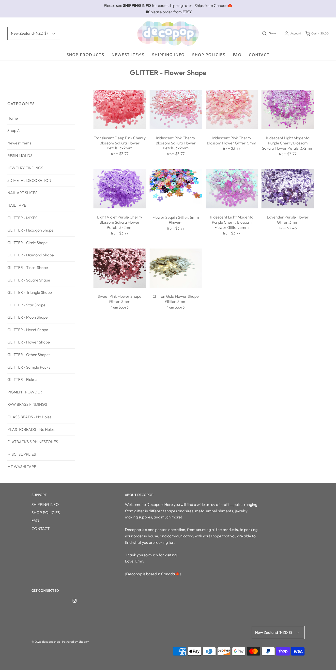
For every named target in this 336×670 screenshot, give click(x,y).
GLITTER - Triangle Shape (29, 292)
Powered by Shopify (75, 641)
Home (12, 118)
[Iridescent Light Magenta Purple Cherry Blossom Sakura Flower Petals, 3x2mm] (287, 109)
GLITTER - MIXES (22, 217)
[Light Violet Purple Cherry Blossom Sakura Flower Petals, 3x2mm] (119, 188)
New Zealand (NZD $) (29, 33)
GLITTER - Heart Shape (27, 329)
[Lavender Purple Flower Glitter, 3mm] (287, 188)
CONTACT (259, 54)
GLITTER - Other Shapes (28, 354)
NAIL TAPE (16, 205)
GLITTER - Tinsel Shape (27, 267)
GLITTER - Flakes (22, 379)
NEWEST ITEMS (128, 54)
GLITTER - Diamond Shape (30, 254)
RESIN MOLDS (19, 155)
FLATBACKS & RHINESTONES (32, 441)
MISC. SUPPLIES (21, 454)
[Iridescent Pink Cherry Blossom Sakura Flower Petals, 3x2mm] (176, 109)
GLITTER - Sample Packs (28, 367)
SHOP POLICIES (209, 54)
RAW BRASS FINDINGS (27, 404)
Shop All (14, 130)
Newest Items (19, 142)
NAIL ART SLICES (22, 192)
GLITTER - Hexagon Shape (30, 230)
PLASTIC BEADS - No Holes (31, 429)
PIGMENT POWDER (24, 392)
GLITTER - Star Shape (26, 304)
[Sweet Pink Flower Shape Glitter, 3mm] (119, 268)
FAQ (237, 54)
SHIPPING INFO (168, 54)
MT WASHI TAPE (21, 466)
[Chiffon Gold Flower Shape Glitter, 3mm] (176, 268)
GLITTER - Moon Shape (27, 317)
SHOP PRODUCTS (85, 54)
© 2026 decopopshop (45, 641)
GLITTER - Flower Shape (28, 342)
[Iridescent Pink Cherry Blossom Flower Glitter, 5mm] (232, 109)
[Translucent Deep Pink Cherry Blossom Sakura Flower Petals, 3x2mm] (119, 109)
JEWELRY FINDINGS (25, 167)
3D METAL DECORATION (29, 180)
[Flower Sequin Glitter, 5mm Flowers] (176, 189)
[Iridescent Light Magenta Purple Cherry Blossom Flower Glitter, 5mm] (232, 188)
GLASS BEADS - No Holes (29, 416)
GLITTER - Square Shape (28, 280)
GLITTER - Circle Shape (27, 242)
